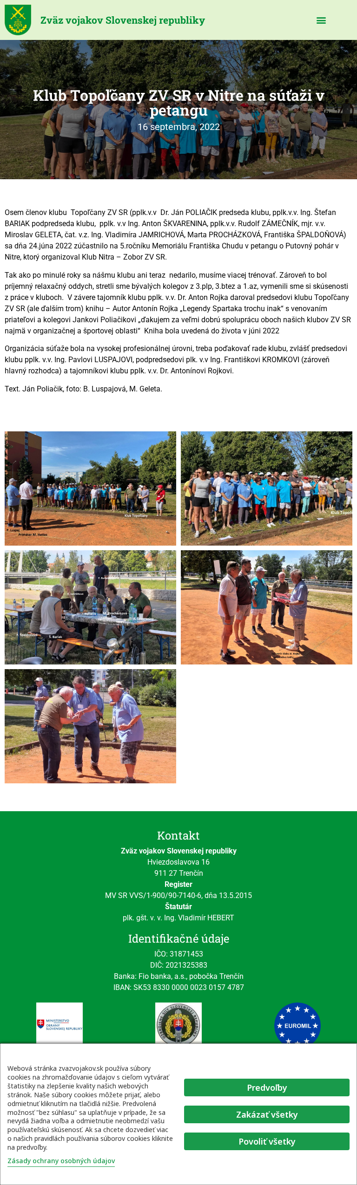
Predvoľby (267, 1087)
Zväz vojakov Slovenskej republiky (122, 19)
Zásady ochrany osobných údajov (61, 1160)
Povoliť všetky (267, 1141)
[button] (321, 20)
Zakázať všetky (267, 1114)
